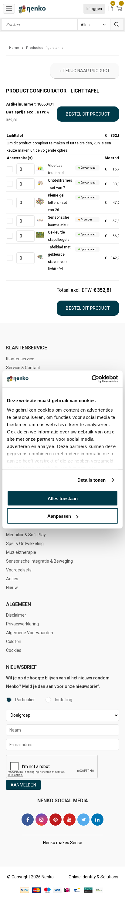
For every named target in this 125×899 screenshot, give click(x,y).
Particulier (25, 699)
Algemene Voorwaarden (29, 632)
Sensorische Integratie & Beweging (39, 561)
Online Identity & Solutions (93, 876)
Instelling (63, 699)
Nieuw (12, 587)
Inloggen (94, 8)
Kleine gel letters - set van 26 (57, 202)
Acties (12, 578)
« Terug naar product (84, 70)
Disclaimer (16, 615)
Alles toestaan (63, 498)
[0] (110, 9)
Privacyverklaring (22, 623)
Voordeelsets (19, 569)
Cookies (13, 650)
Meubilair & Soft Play (26, 534)
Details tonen (91, 480)
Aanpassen (59, 516)
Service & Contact (23, 367)
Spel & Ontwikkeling (25, 543)
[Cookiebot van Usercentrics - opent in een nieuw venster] (91, 379)
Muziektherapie (21, 552)
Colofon (13, 641)
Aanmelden (23, 785)
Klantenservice (20, 358)
